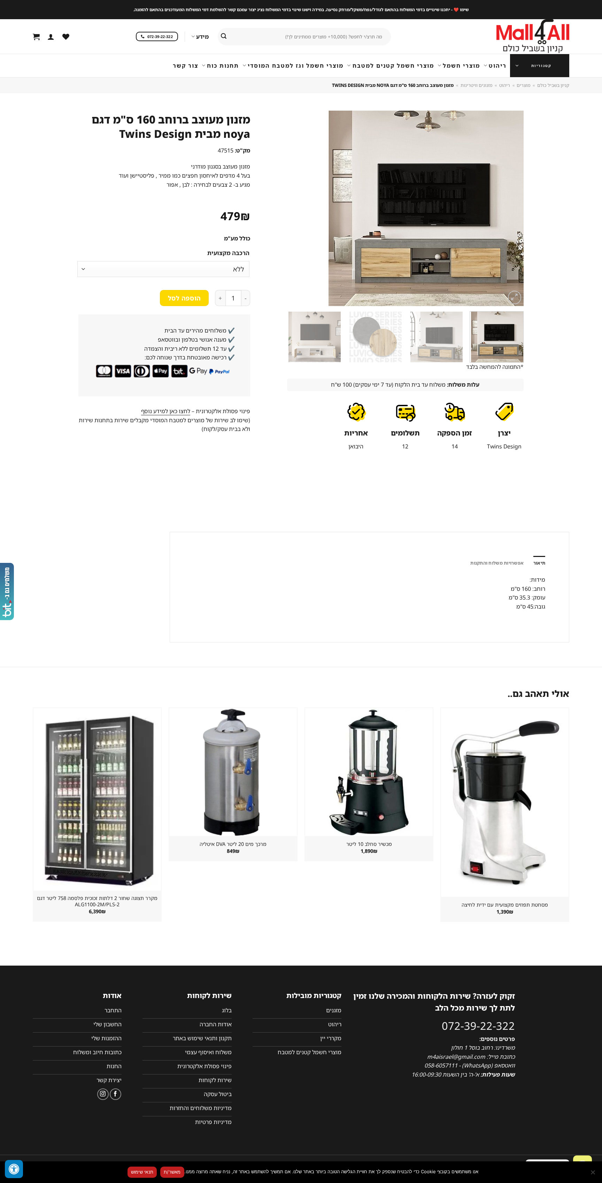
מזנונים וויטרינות (476, 85)
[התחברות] (50, 36)
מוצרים (523, 85)
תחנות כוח (223, 65)
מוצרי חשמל (461, 65)
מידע (202, 36)
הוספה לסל (184, 298)
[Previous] (510, 208)
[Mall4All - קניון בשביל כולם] (518, 36)
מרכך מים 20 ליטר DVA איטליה (233, 844)
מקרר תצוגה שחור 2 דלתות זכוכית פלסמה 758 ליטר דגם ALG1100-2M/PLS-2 (97, 901)
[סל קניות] (36, 36)
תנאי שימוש (142, 1172)
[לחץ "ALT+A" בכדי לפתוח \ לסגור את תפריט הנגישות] (14, 1169)
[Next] (295, 208)
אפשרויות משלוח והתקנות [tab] (497, 563)
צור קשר (185, 65)
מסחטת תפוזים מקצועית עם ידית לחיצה (505, 905)
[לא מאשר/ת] (593, 1174)
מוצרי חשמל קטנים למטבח (393, 65)
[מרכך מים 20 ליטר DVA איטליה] (233, 772)
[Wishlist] (65, 36)
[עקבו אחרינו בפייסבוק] (115, 1094)
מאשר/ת (172, 1172)
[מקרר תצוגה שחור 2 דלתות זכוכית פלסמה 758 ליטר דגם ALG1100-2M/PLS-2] (97, 799)
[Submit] (224, 37)
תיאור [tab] (539, 563)
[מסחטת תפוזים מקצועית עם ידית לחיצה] (505, 802)
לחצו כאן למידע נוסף (165, 411)
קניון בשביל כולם (553, 85)
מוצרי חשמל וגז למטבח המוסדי (296, 65)
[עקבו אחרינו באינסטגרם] (103, 1094)
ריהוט (498, 65)
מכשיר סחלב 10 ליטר (369, 844)
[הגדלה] (515, 297)
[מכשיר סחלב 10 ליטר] (369, 772)
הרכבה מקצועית (228, 253)
